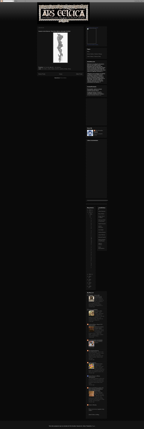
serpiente (61, 68)
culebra (49, 68)
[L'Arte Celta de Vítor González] (91, 43)
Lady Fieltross (101, 234)
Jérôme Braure (102, 232)
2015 (90, 212)
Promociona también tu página (92, 44)
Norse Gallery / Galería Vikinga (94, 54)
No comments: (58, 67)
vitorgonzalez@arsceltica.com (94, 91)
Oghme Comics (100, 244)
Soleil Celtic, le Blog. (94, 414)
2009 (90, 286)
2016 (90, 210)
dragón (52, 68)
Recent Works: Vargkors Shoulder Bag (98, 393)
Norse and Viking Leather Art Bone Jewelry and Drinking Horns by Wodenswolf (96, 389)
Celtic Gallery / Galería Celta (94, 56)
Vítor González (99, 130)
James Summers (100, 226)
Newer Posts (41, 74)
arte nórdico (44, 68)
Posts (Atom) (63, 77)
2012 (90, 276)
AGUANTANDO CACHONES (95, 340)
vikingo (65, 68)
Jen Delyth (100, 229)
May (91, 213)
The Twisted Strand (94, 350)
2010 (90, 282)
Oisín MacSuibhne (101, 247)
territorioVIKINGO (93, 309)
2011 (90, 279)
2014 (90, 274)
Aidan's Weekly (93, 405)
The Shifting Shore (93, 351)
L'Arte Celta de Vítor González (92, 27)
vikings (69, 68)
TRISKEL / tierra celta (94, 295)
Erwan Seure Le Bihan (101, 217)
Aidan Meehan (101, 211)
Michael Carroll (102, 237)
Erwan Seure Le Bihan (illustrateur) (94, 376)
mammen (57, 68)
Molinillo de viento (98, 363)
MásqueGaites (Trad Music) (101, 240)
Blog (88, 51)
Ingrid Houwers (102, 223)
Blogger (93, 426)
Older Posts (79, 74)
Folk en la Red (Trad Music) (101, 220)
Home (60, 74)
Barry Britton (101, 213)
